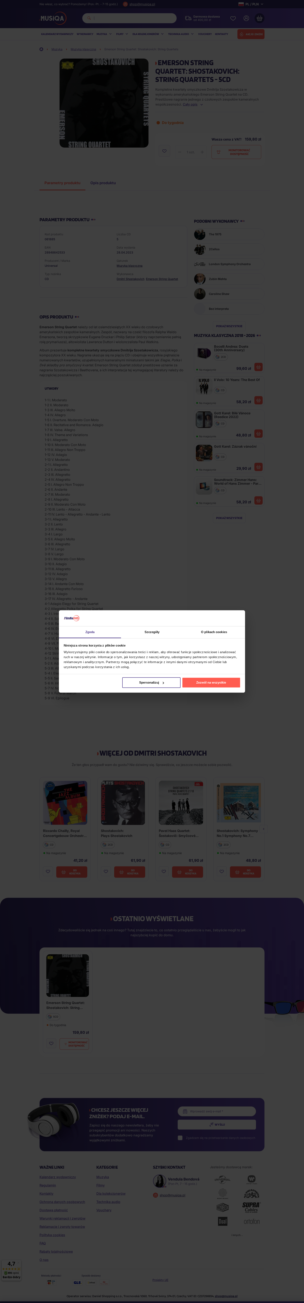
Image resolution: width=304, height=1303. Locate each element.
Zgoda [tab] (90, 632)
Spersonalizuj (149, 682)
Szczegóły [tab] (152, 632)
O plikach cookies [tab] (214, 632)
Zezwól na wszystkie (211, 682)
